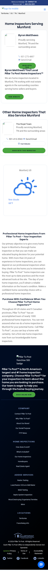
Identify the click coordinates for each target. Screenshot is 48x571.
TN (15, 13)
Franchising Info (23, 523)
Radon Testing (22, 480)
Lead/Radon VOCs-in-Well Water (23, 485)
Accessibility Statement (38, 552)
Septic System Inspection (22, 495)
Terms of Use (24, 552)
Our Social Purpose (23, 428)
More (23, 504)
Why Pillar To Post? (23, 419)
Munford (21, 13)
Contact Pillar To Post (23, 414)
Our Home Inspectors (23, 457)
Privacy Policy (9, 552)
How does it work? (23, 447)
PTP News (23, 433)
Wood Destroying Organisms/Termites (22, 500)
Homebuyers (23, 461)
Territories (5, 13)
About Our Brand (22, 423)
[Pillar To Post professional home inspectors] (10, 8)
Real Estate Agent (23, 466)
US (11, 13)
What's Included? (22, 452)
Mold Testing (23, 490)
